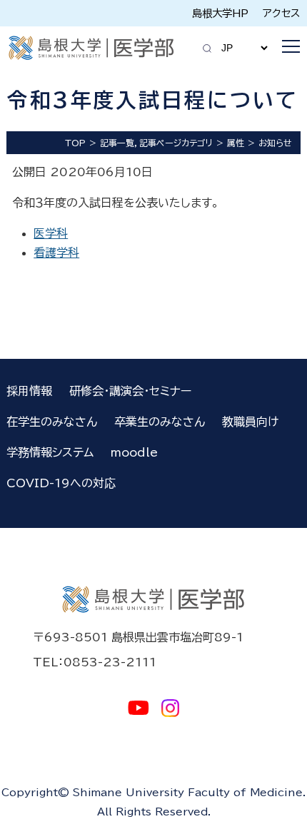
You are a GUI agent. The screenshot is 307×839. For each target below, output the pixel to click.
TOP (75, 142)
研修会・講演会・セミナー (130, 391)
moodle (134, 452)
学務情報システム (50, 452)
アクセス (281, 13)
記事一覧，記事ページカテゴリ (156, 142)
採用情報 (29, 391)
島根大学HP (220, 13)
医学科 (51, 233)
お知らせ (275, 142)
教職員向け (250, 421)
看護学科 (56, 252)
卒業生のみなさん (159, 421)
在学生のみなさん (51, 421)
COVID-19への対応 (61, 483)
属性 (235, 142)
